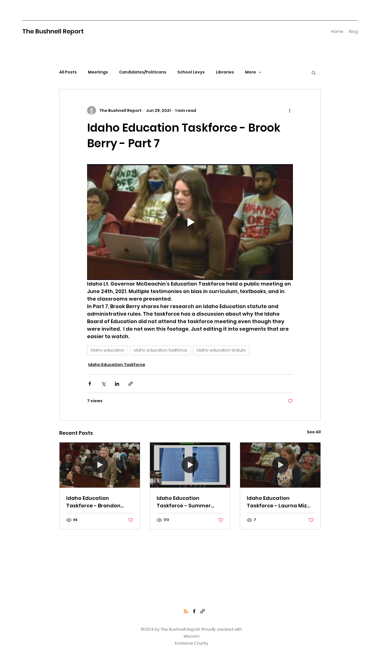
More (250, 72)
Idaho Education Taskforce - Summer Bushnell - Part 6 (184, 502)
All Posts (68, 72)
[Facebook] (194, 611)
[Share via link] (130, 383)
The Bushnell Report (53, 31)
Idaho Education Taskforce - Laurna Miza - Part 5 (278, 502)
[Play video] (190, 222)
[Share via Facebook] (89, 383)
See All (314, 432)
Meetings (98, 72)
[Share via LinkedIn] (117, 383)
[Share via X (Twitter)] (103, 383)
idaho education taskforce (160, 350)
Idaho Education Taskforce (116, 364)
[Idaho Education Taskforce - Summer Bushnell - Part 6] (190, 465)
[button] (313, 72)
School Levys (191, 72)
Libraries (225, 72)
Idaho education (107, 350)
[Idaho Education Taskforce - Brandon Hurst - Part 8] (100, 465)
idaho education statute (221, 350)
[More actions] (289, 110)
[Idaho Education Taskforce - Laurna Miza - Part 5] (280, 465)
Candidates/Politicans (142, 72)
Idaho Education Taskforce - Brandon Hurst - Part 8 (93, 502)
